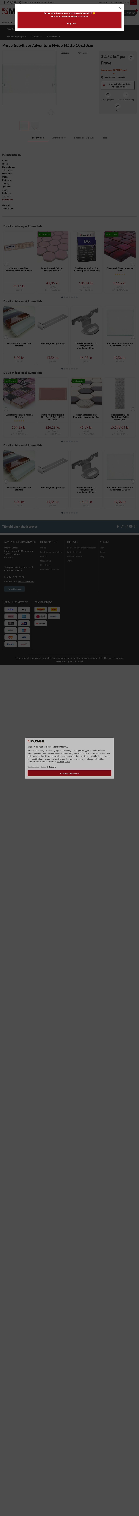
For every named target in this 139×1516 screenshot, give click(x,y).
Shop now (71, 23)
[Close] (119, 7)
